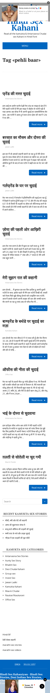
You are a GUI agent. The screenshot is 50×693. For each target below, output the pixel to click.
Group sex (10, 573)
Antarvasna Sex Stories (13, 99)
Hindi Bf (7, 634)
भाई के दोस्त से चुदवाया (19, 413)
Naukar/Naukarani (14, 595)
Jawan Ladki (9, 147)
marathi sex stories (12, 644)
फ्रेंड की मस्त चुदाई (16, 93)
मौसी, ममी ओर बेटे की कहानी (16, 520)
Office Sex (9, 374)
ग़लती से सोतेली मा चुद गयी (22, 457)
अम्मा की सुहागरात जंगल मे (15, 524)
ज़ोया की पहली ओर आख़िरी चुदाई (22, 232)
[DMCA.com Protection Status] (23, 619)
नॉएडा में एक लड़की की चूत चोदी (17, 537)
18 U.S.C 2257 (29, 664)
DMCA (17, 664)
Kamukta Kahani (11, 331)
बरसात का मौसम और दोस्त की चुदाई (24, 140)
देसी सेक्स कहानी (9, 639)
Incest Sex (10, 577)
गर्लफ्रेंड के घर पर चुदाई (20, 185)
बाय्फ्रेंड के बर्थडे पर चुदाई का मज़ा (23, 323)
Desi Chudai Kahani (15, 569)
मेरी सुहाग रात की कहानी (20, 277)
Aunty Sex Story (13, 560)
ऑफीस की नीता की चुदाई (20, 369)
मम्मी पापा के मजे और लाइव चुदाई (17, 533)
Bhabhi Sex (10, 564)
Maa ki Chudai (10, 462)
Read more (37, 124)
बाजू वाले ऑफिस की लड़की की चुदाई (19, 529)
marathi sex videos (12, 650)
